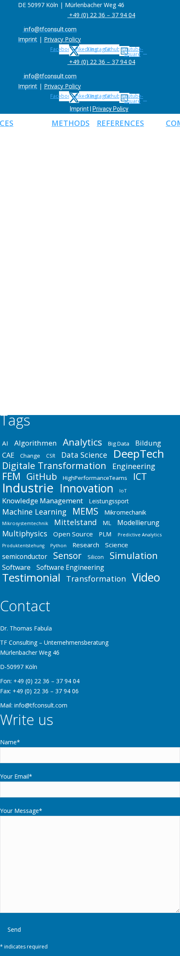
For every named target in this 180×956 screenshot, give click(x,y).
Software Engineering (70, 567)
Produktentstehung (23, 545)
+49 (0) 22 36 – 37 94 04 (101, 15)
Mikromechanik (125, 512)
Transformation (96, 578)
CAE (8, 455)
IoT (123, 490)
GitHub (41, 476)
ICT (140, 476)
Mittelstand (75, 522)
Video (146, 577)
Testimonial (31, 577)
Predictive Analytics (140, 534)
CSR (50, 455)
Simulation (134, 555)
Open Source (73, 534)
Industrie (28, 487)
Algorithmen (35, 443)
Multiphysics (24, 533)
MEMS (85, 511)
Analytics (82, 442)
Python (58, 545)
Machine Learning (34, 511)
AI (5, 443)
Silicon (95, 557)
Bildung (148, 443)
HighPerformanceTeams (95, 478)
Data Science (84, 454)
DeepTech (138, 453)
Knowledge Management (42, 500)
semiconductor (24, 556)
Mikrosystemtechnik (25, 523)
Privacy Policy (62, 39)
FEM (11, 476)
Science (116, 545)
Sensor (67, 555)
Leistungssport (109, 501)
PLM (105, 534)
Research (85, 545)
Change (30, 455)
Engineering (133, 466)
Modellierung (138, 522)
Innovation (86, 488)
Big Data (118, 443)
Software (16, 567)
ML (107, 523)
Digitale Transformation (54, 465)
